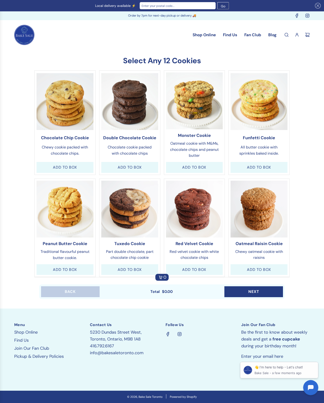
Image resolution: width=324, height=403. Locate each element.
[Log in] (297, 35)
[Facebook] (297, 15)
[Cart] (307, 35)
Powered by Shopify (183, 397)
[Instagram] (307, 15)
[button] (317, 6)
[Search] (286, 35)
